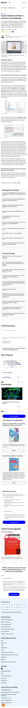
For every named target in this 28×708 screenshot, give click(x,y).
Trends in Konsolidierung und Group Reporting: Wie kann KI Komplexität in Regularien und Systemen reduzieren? (13, 283)
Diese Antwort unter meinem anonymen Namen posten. (14, 338)
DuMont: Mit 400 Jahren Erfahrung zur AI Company (12, 256)
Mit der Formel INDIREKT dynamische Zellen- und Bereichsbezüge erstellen (13, 243)
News (2, 29)
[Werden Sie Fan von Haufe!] (2, 669)
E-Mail (2, 575)
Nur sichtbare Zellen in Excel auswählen (11, 233)
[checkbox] (2, 338)
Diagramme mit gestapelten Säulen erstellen (13, 211)
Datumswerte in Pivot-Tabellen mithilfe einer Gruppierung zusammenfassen (13, 205)
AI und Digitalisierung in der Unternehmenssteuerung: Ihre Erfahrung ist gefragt (12, 308)
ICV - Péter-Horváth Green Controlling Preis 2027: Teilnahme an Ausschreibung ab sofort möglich (13, 263)
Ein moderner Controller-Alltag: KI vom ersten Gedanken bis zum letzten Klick (13, 276)
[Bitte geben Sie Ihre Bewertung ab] (9, 32)
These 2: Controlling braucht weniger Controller (13, 228)
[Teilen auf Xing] (9, 60)
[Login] (25, 2)
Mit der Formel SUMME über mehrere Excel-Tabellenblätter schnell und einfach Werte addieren (14, 193)
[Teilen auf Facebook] (7, 60)
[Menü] (10, 2)
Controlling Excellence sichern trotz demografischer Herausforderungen (13, 314)
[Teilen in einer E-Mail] (2, 60)
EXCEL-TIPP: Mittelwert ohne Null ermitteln (12, 238)
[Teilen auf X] (4, 60)
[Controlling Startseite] (4, 2)
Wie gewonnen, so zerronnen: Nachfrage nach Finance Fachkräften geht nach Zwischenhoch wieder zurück (13, 295)
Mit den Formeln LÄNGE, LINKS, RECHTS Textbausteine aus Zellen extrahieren (13, 223)
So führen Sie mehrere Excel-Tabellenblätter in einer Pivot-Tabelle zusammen (13, 199)
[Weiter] (22, 382)
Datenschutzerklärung (7, 584)
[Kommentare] (13, 32)
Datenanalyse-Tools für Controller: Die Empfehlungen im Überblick (13, 270)
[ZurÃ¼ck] (19, 382)
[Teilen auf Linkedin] (11, 60)
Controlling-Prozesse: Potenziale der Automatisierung (11, 216)
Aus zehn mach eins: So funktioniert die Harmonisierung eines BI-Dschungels (13, 302)
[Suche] (22, 2)
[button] (6, 342)
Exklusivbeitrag (6, 377)
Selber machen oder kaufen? (9, 289)
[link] (3, 7)
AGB (20, 581)
